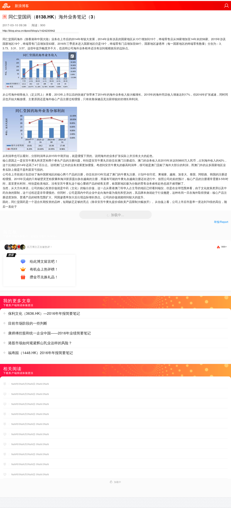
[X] (40, 90)
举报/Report (221, 222)
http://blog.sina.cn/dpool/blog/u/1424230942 (29, 31)
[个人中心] (226, 5)
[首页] (6, 6)
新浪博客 (22, 5)
